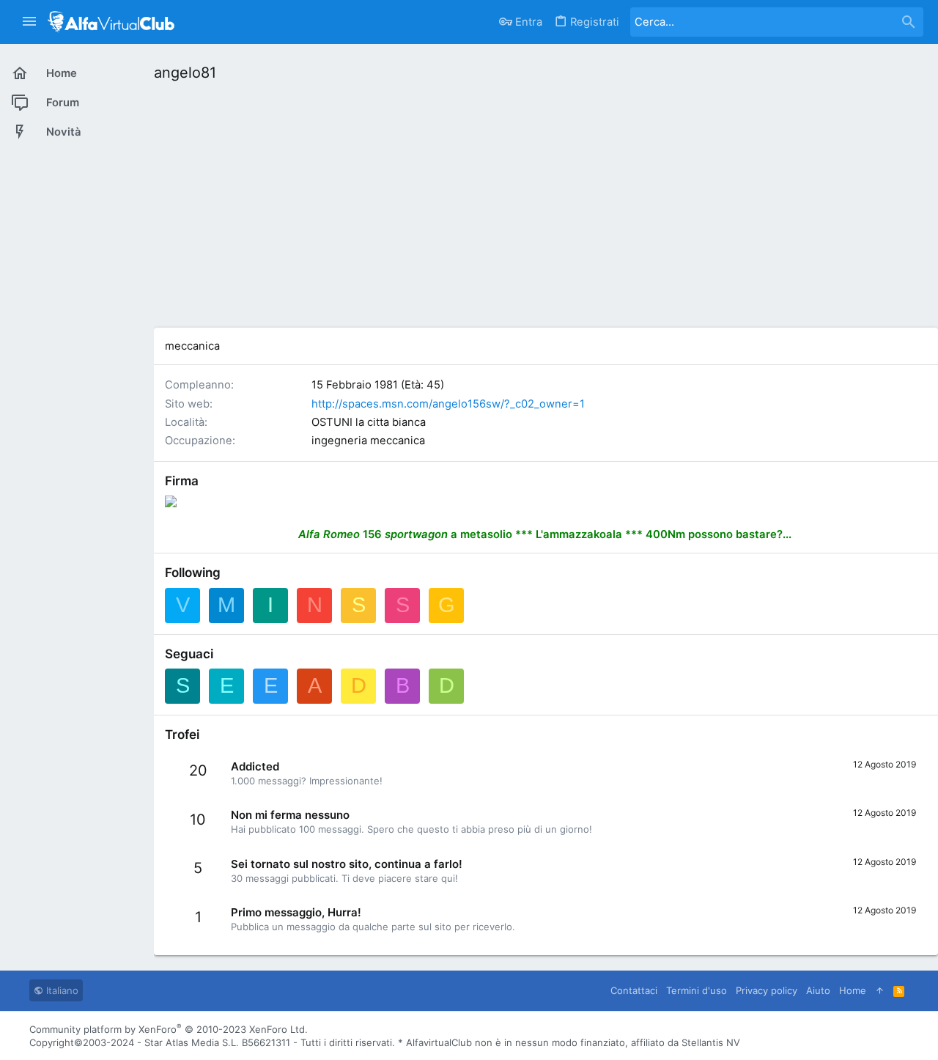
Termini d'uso (696, 990)
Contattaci (633, 990)
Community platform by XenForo (168, 1029)
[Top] (880, 990)
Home (852, 990)
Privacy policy (766, 990)
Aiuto (818, 990)
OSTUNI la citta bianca (368, 422)
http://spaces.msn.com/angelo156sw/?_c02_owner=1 (448, 404)
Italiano (60, 990)
